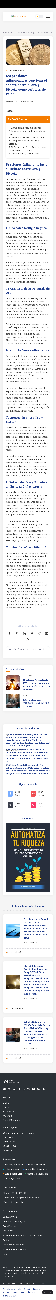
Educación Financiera (36, 1169)
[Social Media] (16, 794)
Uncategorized (12, 1178)
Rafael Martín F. (33, 942)
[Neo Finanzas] (19, 16)
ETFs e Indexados (19, 32)
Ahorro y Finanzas (14, 1164)
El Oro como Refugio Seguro (26, 128)
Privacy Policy (25, 1292)
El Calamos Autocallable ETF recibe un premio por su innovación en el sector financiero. (36, 685)
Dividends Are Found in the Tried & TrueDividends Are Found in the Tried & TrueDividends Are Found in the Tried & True (36, 928)
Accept (47, 1292)
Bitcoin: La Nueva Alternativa (27, 137)
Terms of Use (9, 1295)
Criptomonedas (12, 1169)
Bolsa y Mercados (36, 1164)
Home (6, 32)
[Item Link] (13, 931)
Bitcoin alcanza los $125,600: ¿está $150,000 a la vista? (36, 703)
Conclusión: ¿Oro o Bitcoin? (26, 153)
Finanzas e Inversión (37, 1174)
